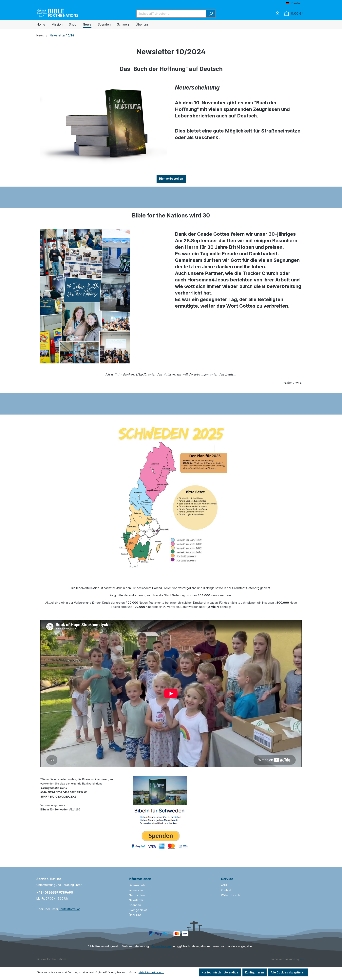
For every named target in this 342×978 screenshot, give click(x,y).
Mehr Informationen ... (151, 972)
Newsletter (136, 900)
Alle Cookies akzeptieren (288, 972)
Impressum (136, 890)
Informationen (140, 879)
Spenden (135, 905)
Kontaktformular (69, 909)
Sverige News (138, 910)
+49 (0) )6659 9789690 (54, 892)
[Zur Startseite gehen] (57, 12)
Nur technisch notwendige (219, 972)
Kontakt (226, 890)
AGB (224, 885)
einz (303, 959)
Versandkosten (161, 946)
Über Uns (135, 915)
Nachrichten (137, 895)
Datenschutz (137, 885)
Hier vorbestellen (171, 178)
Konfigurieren (254, 972)
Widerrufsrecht (231, 895)
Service (227, 879)
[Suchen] (211, 14)
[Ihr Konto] (277, 13)
